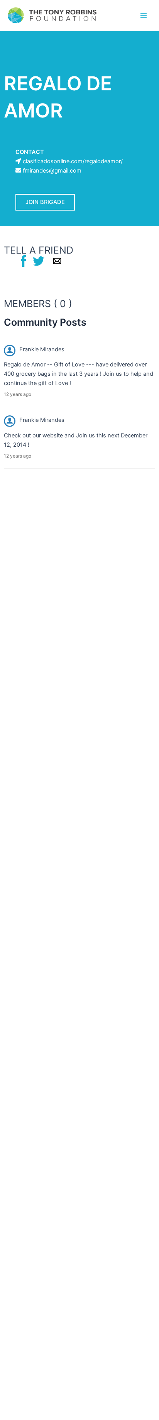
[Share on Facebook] (23, 260)
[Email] (57, 260)
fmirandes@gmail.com (52, 170)
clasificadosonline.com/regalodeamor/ (73, 161)
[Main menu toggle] (143, 15)
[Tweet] (38, 260)
